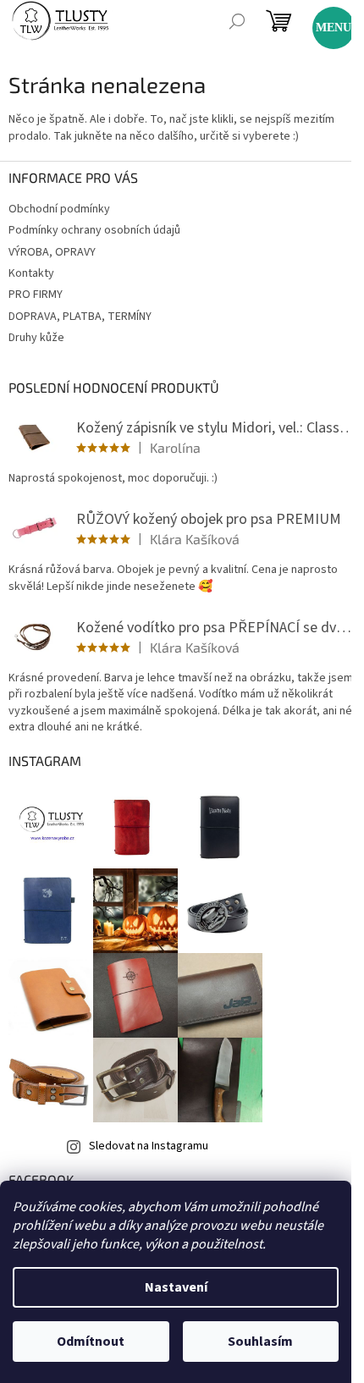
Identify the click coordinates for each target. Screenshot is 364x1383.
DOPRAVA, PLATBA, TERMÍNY (80, 316)
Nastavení (176, 1287)
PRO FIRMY (35, 294)
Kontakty (31, 273)
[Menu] (326, 20)
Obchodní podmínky (59, 209)
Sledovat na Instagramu (148, 1146)
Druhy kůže (36, 337)
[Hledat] (237, 21)
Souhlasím (260, 1341)
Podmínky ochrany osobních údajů (94, 230)
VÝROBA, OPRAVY (52, 252)
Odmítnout (90, 1341)
